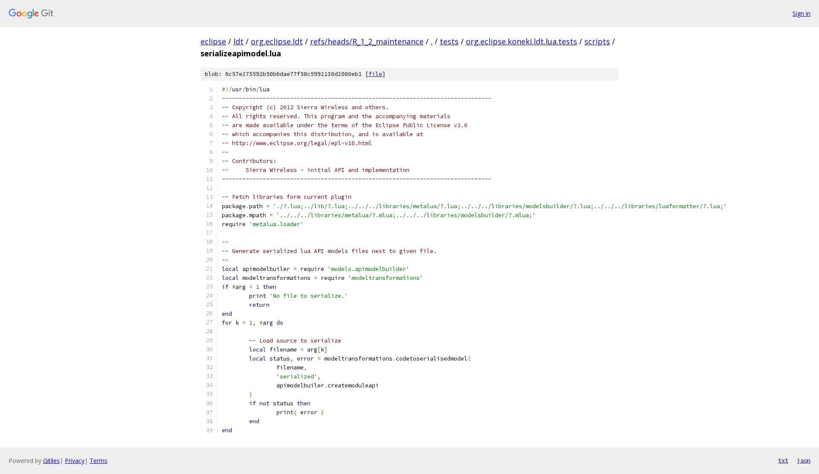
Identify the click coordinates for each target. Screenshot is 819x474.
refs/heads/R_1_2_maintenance (367, 41)
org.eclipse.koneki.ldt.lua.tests (521, 41)
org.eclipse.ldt (277, 41)
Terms (98, 461)
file (375, 74)
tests (449, 41)
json (803, 460)
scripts (597, 41)
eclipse (213, 41)
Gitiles (51, 461)
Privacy (74, 461)
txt (783, 460)
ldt (238, 41)
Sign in (801, 13)
